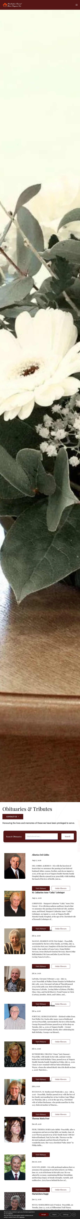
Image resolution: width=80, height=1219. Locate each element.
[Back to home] (12, 5)
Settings (65, 1214)
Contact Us (11, 816)
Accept (43, 1214)
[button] (77, 5)
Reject (54, 1214)
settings (22, 1217)
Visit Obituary (41, 888)
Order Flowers (60, 888)
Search (67, 836)
